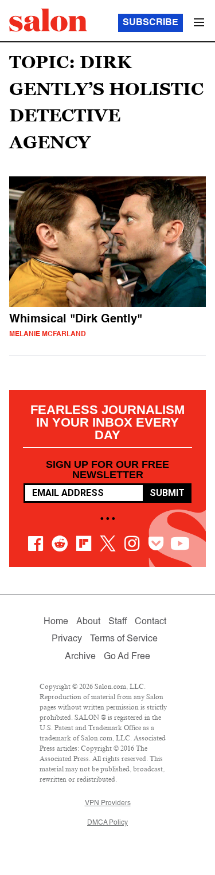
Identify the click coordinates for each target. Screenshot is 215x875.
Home (56, 621)
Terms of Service (124, 639)
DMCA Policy (107, 822)
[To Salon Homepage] (48, 20)
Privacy (67, 639)
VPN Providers (108, 803)
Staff (117, 621)
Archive (80, 656)
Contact (150, 621)
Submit (167, 492)
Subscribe (150, 22)
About (88, 621)
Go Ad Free (127, 656)
